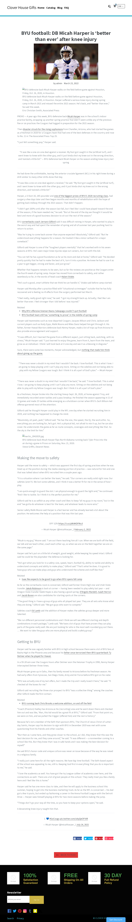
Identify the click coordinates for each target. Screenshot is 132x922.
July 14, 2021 (82, 824)
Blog (59, 7)
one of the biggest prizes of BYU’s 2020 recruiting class (81, 195)
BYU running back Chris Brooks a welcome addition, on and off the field (57, 703)
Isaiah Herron (104, 591)
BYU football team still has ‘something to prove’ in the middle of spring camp (59, 314)
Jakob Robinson (33, 588)
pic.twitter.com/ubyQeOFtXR (74, 818)
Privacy (20, 918)
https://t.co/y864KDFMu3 (70, 523)
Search (10, 918)
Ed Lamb (36, 610)
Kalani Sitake (68, 276)
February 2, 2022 (82, 529)
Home (41, 7)
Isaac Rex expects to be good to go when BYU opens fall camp (52, 579)
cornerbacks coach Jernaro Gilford (39, 221)
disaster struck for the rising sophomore (43, 129)
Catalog (50, 7)
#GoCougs (55, 818)
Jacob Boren (27, 595)
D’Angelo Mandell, (88, 591)
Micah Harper (73, 116)
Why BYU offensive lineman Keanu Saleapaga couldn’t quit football (54, 310)
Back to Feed (68, 855)
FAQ (66, 7)
